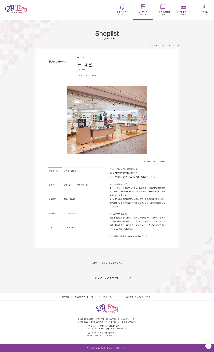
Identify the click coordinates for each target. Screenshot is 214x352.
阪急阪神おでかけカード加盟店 (154, 161)
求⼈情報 (65, 297)
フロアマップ (82, 185)
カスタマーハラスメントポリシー (139, 297)
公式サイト (71, 227)
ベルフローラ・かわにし (16, 10)
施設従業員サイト (82, 297)
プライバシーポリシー (107, 297)
